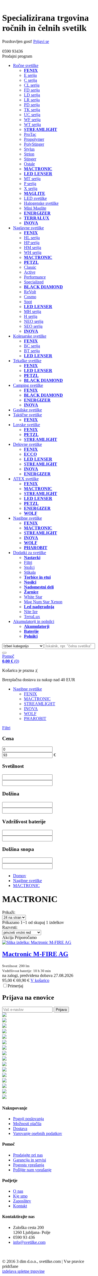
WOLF (30, 713)
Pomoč (8, 656)
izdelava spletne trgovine (23, 1271)
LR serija (32, 100)
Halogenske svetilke (41, 203)
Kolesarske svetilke (29, 336)
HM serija (32, 247)
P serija (30, 183)
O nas (18, 1191)
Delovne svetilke (27, 444)
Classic (30, 267)
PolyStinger (34, 144)
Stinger (30, 159)
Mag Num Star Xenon (43, 601)
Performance (35, 277)
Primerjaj (15, 986)
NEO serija (33, 321)
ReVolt (30, 291)
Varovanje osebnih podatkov (37, 1133)
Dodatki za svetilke (29, 552)
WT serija (32, 124)
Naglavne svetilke (28, 228)
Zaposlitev (22, 1201)
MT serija (32, 178)
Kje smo (20, 1196)
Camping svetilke (28, 385)
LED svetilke (35, 198)
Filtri (28, 562)
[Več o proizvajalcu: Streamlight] (4, 1081)
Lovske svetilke (26, 424)
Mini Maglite (35, 208)
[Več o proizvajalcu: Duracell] (4, 1053)
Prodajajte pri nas (28, 1155)
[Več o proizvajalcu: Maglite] (4, 1021)
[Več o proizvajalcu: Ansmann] (4, 1037)
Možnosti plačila (27, 1123)
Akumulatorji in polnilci (33, 621)
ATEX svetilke (26, 478)
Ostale (29, 164)
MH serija (32, 311)
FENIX (30, 694)
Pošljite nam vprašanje (32, 1169)
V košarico (39, 980)
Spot (28, 301)
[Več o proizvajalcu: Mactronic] (4, 1031)
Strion (29, 154)
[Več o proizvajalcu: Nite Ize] (4, 1086)
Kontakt (20, 1206)
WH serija (32, 252)
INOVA (31, 708)
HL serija (32, 237)
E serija (30, 75)
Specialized (34, 282)
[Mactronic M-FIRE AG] (36, 942)
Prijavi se (41, 41)
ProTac (30, 134)
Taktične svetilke (27, 414)
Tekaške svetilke (27, 360)
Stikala (30, 572)
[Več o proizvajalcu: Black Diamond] (4, 1042)
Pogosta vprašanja (28, 1165)
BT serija (32, 351)
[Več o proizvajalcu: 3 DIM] (4, 1092)
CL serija (31, 85)
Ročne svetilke (25, 65)
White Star (33, 597)
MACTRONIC (37, 698)
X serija (30, 188)
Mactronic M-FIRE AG (35, 954)
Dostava (20, 1128)
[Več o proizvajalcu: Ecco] (4, 1059)
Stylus (29, 149)
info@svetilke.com (29, 1242)
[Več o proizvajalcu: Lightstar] (4, 1070)
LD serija (32, 95)
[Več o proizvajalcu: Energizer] (4, 1064)
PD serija (32, 105)
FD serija (32, 90)
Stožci (29, 567)
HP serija (31, 242)
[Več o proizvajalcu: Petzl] (4, 1075)
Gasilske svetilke (27, 410)
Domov (19, 875)
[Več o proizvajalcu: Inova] (4, 1026)
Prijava (61, 1010)
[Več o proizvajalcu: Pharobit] (4, 1097)
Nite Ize (31, 611)
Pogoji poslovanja (28, 1118)
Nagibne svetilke (27, 518)
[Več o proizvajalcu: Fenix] (4, 1015)
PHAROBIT (35, 718)
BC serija (32, 346)
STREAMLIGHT (39, 703)
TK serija (32, 109)
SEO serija (33, 326)
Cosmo (30, 296)
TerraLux (32, 616)
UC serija (32, 114)
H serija (30, 316)
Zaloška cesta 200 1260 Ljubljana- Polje (31, 1230)
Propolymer (34, 139)
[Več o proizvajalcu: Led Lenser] (4, 1048)
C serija (30, 80)
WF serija (32, 119)
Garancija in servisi (29, 1160)
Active (29, 272)
